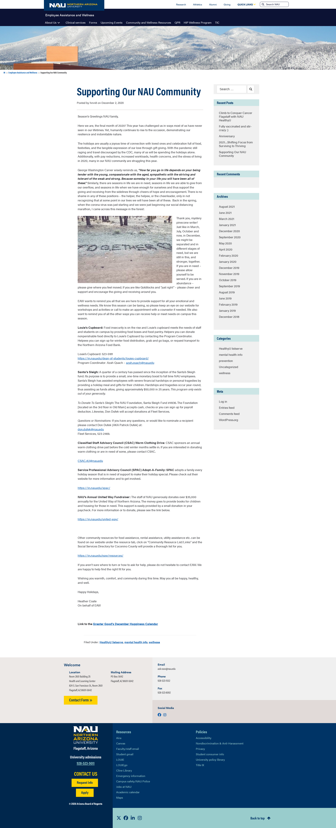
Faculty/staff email (127, 748)
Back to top (257, 817)
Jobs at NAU (123, 786)
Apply (84, 792)
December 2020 (229, 231)
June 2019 (225, 298)
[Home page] (74, 5)
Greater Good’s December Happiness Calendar (125, 624)
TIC (217, 22)
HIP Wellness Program (198, 22)
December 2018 (229, 317)
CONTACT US (85, 773)
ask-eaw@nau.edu (167, 669)
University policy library (210, 759)
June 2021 (225, 212)
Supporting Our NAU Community (232, 154)
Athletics (197, 4)
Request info (85, 782)
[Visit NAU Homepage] (85, 735)
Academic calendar (128, 792)
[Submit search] (262, 4)
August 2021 (227, 206)
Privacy (200, 748)
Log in (223, 401)
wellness (154, 642)
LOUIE (120, 759)
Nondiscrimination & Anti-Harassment (219, 743)
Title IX (200, 765)
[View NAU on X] (118, 817)
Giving (227, 4)
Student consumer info (210, 754)
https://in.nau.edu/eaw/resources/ (100, 555)
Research (181, 4)
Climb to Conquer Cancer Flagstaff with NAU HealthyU (235, 116)
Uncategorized (228, 367)
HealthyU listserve (111, 642)
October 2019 (227, 280)
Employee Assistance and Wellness (69, 15)
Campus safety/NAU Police (133, 781)
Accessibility (203, 738)
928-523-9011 (85, 763)
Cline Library (124, 770)
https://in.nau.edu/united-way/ (98, 519)
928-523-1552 (164, 681)
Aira (118, 738)
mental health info (136, 642)
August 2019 (227, 292)
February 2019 (228, 304)
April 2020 (225, 249)
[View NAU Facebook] (125, 817)
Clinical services (76, 22)
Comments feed (229, 414)
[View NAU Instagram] (139, 817)
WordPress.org (228, 420)
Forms (93, 22)
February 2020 (228, 255)
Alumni (213, 4)
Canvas (120, 743)
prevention (226, 361)
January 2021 (227, 225)
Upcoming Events (111, 22)
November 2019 (229, 274)
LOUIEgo (121, 765)
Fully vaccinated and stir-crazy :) (235, 128)
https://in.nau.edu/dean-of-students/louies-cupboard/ (113, 358)
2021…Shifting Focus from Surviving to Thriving (236, 144)
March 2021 (226, 219)
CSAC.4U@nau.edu (90, 461)
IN (4, 72)
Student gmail (124, 754)
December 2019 (229, 268)
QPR (177, 22)
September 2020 (230, 237)
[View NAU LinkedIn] (132, 817)
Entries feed (226, 407)
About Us (51, 22)
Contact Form (79, 700)
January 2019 (227, 310)
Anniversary (227, 136)
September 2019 (229, 286)
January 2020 (227, 261)
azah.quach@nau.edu (140, 363)
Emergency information (130, 775)
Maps (119, 797)
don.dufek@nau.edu (91, 429)
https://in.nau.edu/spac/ (94, 488)
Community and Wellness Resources (148, 22)
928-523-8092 (164, 692)
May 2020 (225, 243)
